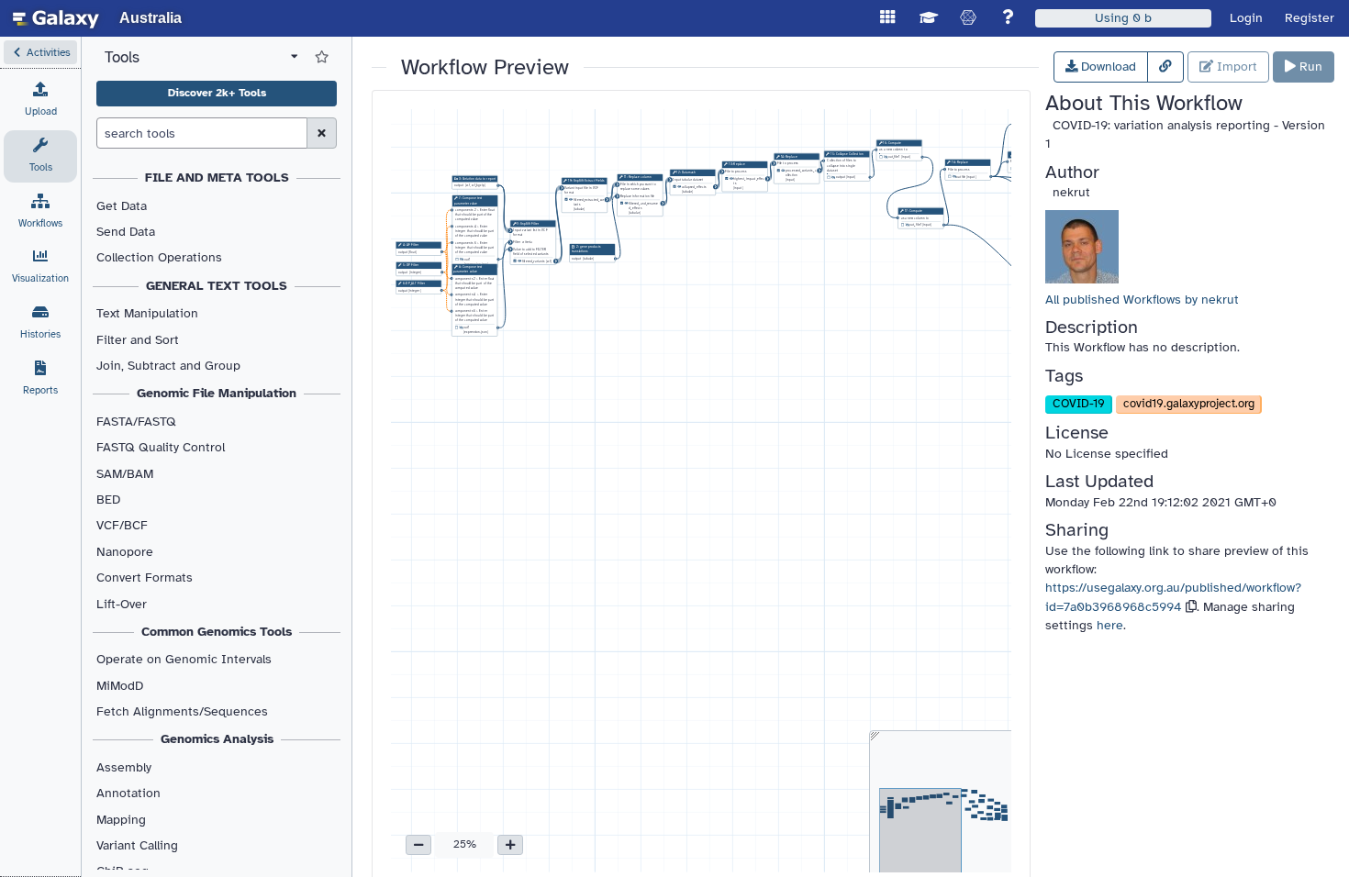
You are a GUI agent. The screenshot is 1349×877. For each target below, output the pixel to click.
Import (1235, 66)
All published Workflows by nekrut (1142, 299)
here (1110, 625)
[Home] (56, 18)
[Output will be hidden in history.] (461, 260)
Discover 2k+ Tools (217, 92)
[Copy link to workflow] (1165, 67)
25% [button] (464, 844)
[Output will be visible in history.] (520, 261)
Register (1309, 18)
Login (1246, 18)
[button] (40, 52)
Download (1106, 66)
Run (1309, 66)
